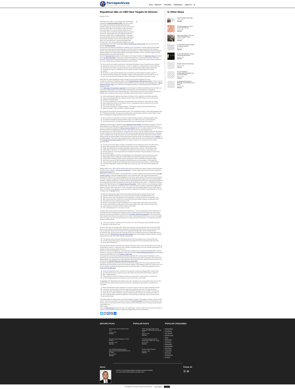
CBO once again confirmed (127, 128)
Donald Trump (169, 355)
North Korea (168, 339)
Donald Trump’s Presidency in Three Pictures (119, 339)
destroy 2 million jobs (126, 254)
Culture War (168, 350)
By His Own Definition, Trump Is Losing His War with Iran (185, 54)
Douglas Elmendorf (110, 45)
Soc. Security (168, 333)
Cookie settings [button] (158, 386)
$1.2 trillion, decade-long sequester (138, 214)
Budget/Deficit (169, 346)
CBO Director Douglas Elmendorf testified (121, 234)
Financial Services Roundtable (127, 184)
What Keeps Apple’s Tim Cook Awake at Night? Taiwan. (185, 36)
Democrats (168, 353)
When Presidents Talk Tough (185, 18)
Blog (151, 4)
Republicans (168, 331)
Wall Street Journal (150, 56)
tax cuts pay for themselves (123, 170)
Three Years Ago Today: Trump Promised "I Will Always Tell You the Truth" (151, 330)
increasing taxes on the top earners (111, 140)
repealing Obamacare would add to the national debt (123, 261)
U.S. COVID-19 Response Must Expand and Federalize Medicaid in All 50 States (119, 351)
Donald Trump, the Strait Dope (185, 63)
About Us (188, 4)
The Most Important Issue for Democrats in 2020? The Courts (150, 339)
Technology (168, 342)
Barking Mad (168, 344)
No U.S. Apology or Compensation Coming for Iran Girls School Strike (185, 73)
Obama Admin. (169, 329)
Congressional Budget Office (114, 23)
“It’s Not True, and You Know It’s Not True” (119, 329)
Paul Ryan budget (137, 301)
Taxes (166, 337)
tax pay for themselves (110, 57)
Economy (167, 357)
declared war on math (106, 172)
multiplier (157, 136)
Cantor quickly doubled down (108, 268)
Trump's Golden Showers (149, 349)
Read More (179, 21)
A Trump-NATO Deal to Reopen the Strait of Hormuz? (185, 45)
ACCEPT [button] (167, 386)
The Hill (112, 191)
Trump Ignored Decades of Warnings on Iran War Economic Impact (186, 83)
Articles (158, 4)
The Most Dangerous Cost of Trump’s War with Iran (185, 27)
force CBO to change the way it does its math (133, 44)
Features (167, 4)
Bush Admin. (168, 348)
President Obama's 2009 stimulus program (140, 81)
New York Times (110, 56)
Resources (178, 4)
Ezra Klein (104, 281)
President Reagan (109, 308)
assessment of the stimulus (133, 124)
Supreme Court (169, 335)
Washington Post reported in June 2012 (114, 88)
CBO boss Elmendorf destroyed (145, 252)
